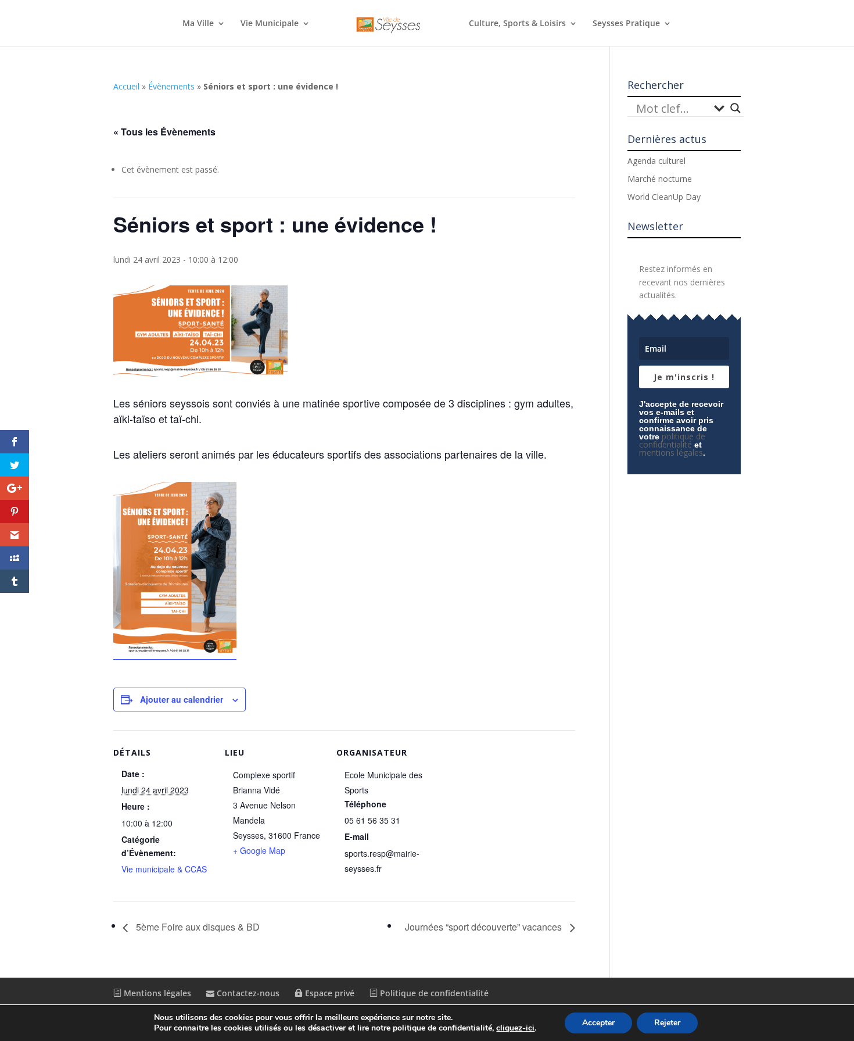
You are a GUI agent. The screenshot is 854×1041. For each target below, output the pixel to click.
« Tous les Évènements (164, 131)
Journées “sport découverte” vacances (484, 926)
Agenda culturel (656, 160)
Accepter (598, 1022)
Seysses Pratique (626, 23)
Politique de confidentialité (433, 993)
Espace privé (328, 993)
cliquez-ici (515, 1028)
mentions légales (671, 452)
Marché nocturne (659, 178)
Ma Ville (198, 23)
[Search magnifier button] (735, 108)
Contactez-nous (246, 993)
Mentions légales (156, 993)
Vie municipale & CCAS (164, 869)
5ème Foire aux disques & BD (197, 926)
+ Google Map (259, 850)
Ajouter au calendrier (181, 699)
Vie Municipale (270, 23)
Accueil (126, 86)
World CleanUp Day (664, 196)
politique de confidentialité (672, 440)
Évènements (171, 86)
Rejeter (667, 1022)
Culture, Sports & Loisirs (517, 23)
